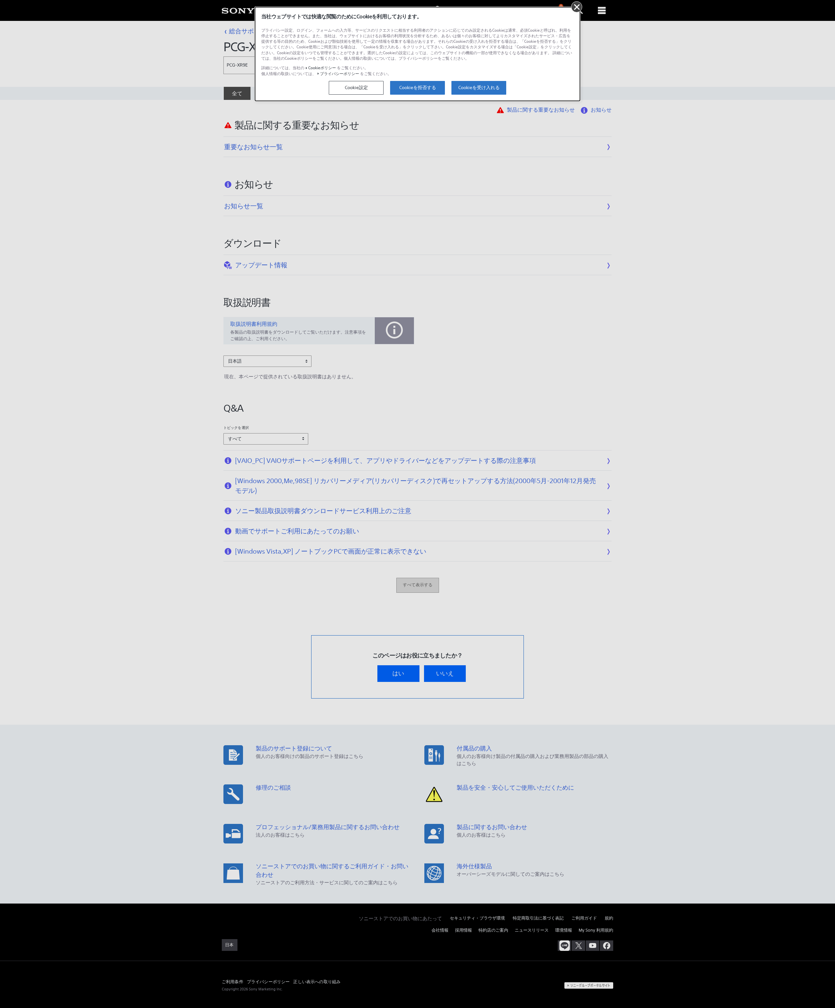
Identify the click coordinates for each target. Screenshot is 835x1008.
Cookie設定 (356, 87)
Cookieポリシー (322, 68)
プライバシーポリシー (339, 73)
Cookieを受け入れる (479, 87)
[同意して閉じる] (576, 6)
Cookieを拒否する (417, 87)
